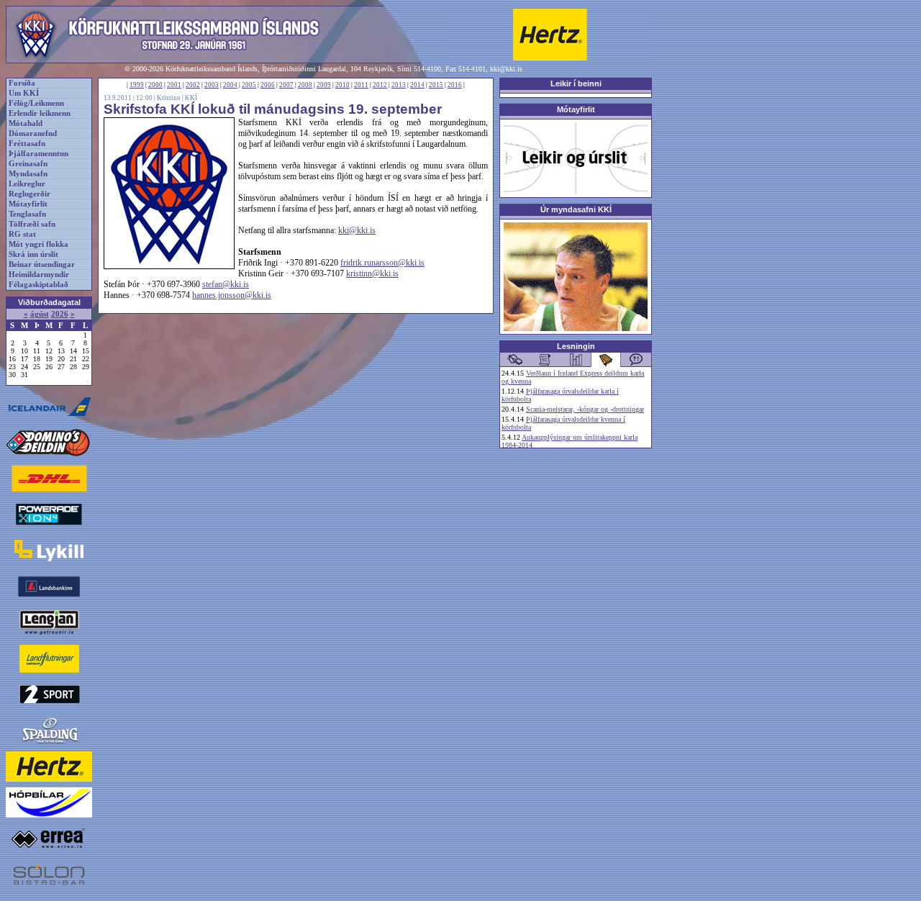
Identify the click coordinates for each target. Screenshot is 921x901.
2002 (193, 85)
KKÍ (191, 97)
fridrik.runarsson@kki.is (382, 263)
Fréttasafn (27, 144)
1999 (137, 85)
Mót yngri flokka (38, 244)
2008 (305, 85)
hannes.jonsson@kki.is (231, 295)
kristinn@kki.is (372, 273)
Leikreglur (27, 184)
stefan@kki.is (225, 284)
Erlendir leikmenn (40, 113)
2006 (267, 85)
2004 (230, 85)
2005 (249, 85)
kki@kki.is (506, 69)
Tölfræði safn (32, 224)
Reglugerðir (29, 194)
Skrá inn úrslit (33, 254)
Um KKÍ (24, 93)
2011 (361, 85)
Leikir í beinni (576, 83)
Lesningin (576, 346)
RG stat (22, 234)
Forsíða (22, 83)
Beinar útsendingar (42, 264)
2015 (436, 85)
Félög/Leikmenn (36, 103)
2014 (417, 85)
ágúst (39, 314)
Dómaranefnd (33, 133)
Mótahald (25, 123)
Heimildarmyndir (39, 275)
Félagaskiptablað (38, 285)
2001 (174, 85)
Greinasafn (28, 164)
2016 (455, 85)
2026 (59, 314)
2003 (211, 85)
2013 (398, 85)
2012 (380, 85)
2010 (342, 85)
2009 (324, 85)
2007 (286, 85)
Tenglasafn (27, 214)
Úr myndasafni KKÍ (576, 209)
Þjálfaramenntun (38, 154)
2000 (155, 85)
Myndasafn (28, 174)
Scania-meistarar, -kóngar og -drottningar (585, 409)
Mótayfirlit (28, 204)
